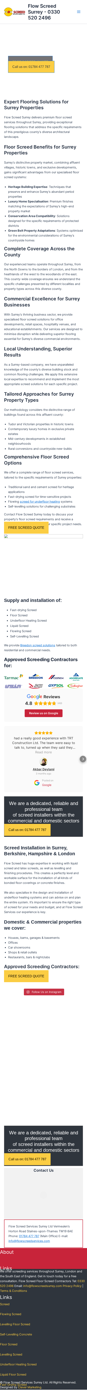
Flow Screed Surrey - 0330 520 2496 (44, 12)
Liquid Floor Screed (13, 1374)
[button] (4, 759)
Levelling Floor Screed (15, 1324)
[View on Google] (43, 762)
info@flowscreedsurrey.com (42, 1286)
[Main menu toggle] (78, 11)
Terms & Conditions (13, 1291)
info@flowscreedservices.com (29, 1241)
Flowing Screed (10, 1314)
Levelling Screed (11, 1354)
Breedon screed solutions (37, 645)
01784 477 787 (29, 1236)
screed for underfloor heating (40, 501)
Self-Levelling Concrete (16, 1334)
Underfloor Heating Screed (18, 1364)
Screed (5, 1304)
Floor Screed (8, 1344)
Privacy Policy (72, 1286)
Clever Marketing (29, 1387)
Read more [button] (43, 752)
